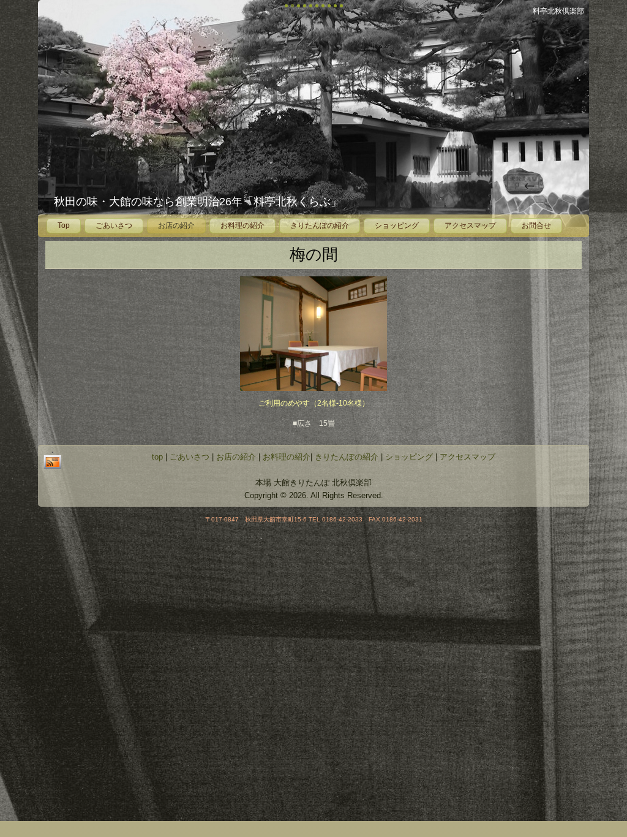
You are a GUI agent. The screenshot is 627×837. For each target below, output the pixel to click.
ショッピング (397, 225)
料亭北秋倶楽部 (558, 11)
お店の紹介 (176, 225)
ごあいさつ (114, 225)
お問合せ (536, 225)
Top (64, 225)
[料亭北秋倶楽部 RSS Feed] (52, 460)
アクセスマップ (470, 225)
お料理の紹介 (242, 225)
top (157, 456)
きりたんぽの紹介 (319, 225)
